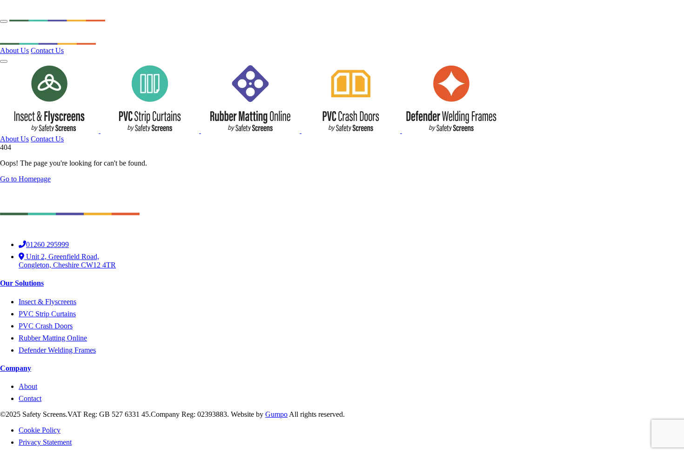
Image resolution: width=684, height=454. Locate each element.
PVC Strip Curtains (47, 314)
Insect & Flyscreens (47, 302)
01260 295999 (47, 244)
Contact (30, 398)
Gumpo (276, 414)
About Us (14, 50)
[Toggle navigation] (3, 21)
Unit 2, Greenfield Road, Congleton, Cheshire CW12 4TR (67, 261)
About (28, 386)
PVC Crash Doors (46, 326)
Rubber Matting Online (53, 338)
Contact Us (47, 50)
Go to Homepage (25, 179)
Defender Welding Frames (57, 350)
